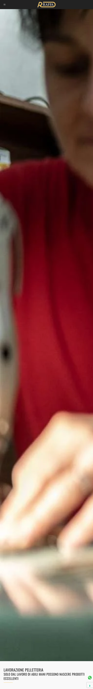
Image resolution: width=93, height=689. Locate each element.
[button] (4, 4)
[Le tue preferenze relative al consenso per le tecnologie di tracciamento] (90, 686)
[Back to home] (46, 4)
